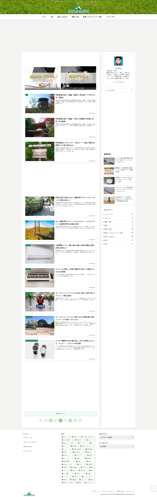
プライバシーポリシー (30, 442)
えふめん (118, 68)
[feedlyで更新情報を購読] (121, 82)
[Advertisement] (60, 59)
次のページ (60, 413)
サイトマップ (27, 451)
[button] (131, 90)
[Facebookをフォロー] (116, 82)
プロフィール (27, 437)
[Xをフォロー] (113, 82)
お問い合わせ (27, 446)
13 (75, 420)
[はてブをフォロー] (118, 82)
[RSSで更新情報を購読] (123, 82)
